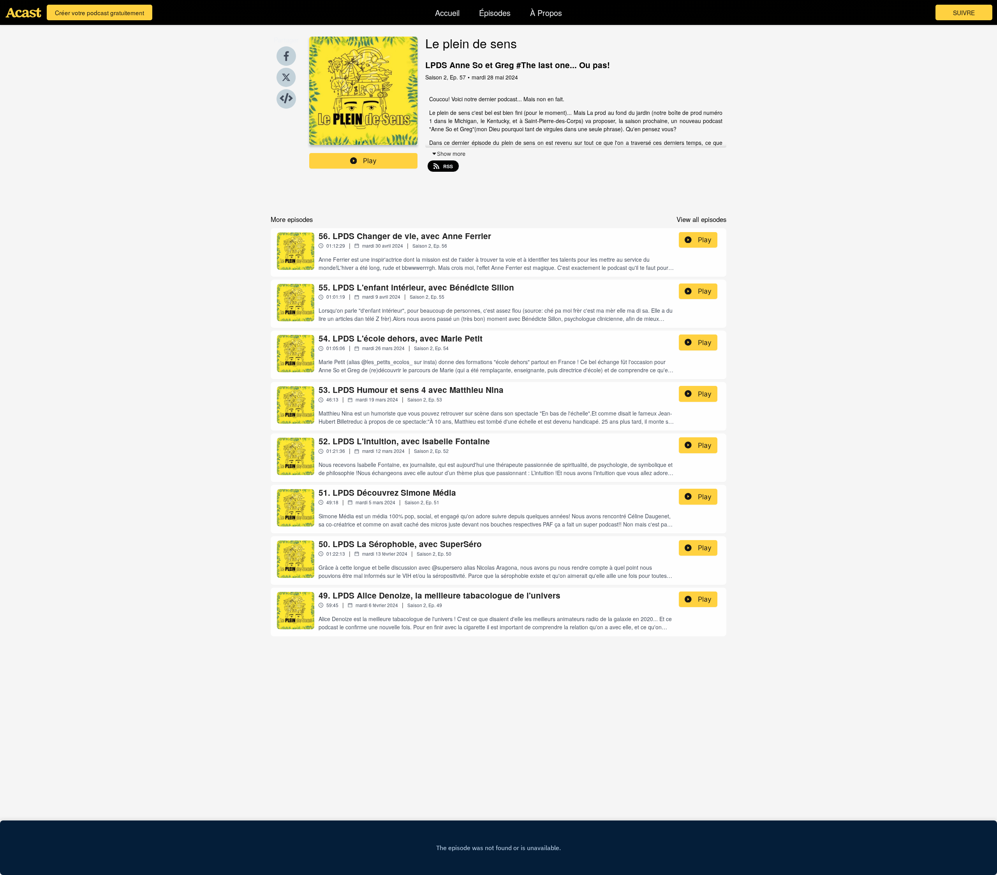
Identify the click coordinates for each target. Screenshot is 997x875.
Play (370, 161)
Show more (451, 153)
